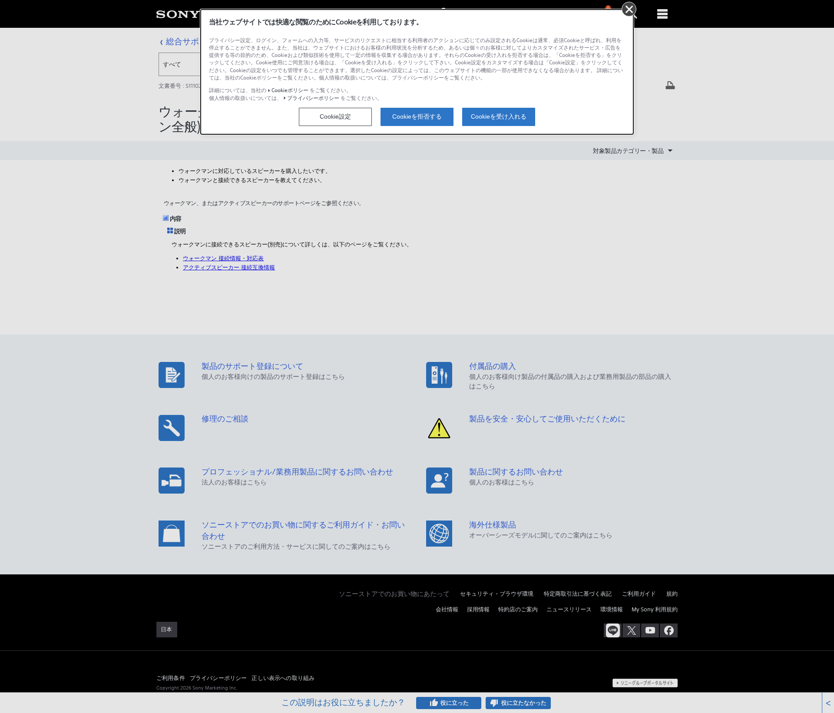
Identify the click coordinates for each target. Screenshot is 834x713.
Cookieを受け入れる (498, 116)
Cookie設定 (335, 116)
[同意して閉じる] (629, 9)
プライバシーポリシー (313, 98)
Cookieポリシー (289, 90)
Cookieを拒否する (417, 116)
